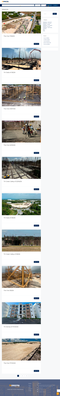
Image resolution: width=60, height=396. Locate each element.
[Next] (24, 376)
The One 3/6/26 (9, 290)
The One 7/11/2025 (10, 363)
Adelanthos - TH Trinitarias (47, 25)
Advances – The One (46, 26)
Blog (44, 29)
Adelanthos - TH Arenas (47, 23)
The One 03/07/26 (9, 109)
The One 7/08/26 (9, 36)
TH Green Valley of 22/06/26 (13, 181)
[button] (57, 393)
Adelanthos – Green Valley (47, 27)
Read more (36, 43)
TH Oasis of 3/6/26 (9, 72)
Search (55, 13)
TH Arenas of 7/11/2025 (11, 327)
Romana (30, 389)
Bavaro (30, 385)
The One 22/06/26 (9, 145)
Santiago (30, 390)
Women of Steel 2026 (47, 42)
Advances (44, 28)
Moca (29, 387)
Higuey (30, 386)
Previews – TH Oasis (46, 24)
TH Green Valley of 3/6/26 (12, 254)
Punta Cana (30, 388)
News (44, 30)
